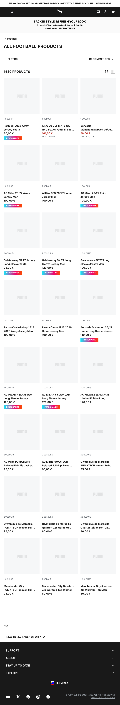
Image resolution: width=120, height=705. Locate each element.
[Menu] (7, 12)
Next (6, 625)
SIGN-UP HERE (103, 3)
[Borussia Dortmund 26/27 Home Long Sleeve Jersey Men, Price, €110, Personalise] (98, 311)
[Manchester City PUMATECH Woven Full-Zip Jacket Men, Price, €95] (22, 566)
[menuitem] (8, 697)
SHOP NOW (51, 28)
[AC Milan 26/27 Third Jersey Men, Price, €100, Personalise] (98, 176)
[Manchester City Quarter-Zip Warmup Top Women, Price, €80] (60, 566)
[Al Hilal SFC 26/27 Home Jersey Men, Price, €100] (60, 173)
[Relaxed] (113, 71)
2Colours (9, 253)
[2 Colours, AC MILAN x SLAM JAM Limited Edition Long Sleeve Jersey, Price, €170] (98, 375)
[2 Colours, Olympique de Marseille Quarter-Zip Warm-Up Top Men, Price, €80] (60, 504)
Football (12, 38)
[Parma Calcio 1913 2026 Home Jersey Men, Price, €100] (60, 308)
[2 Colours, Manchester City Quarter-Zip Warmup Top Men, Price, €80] (98, 566)
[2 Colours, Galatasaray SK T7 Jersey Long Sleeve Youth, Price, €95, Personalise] (22, 243)
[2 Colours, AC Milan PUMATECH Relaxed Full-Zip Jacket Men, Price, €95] (22, 442)
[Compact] (106, 72)
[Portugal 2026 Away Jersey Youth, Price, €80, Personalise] (22, 109)
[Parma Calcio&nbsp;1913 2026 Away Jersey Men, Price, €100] (22, 308)
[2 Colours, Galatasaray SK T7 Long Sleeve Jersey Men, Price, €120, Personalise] (60, 243)
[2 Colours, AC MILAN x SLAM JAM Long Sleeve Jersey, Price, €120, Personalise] (22, 378)
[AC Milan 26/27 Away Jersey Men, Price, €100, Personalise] (22, 176)
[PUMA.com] (60, 12)
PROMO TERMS (67, 28)
